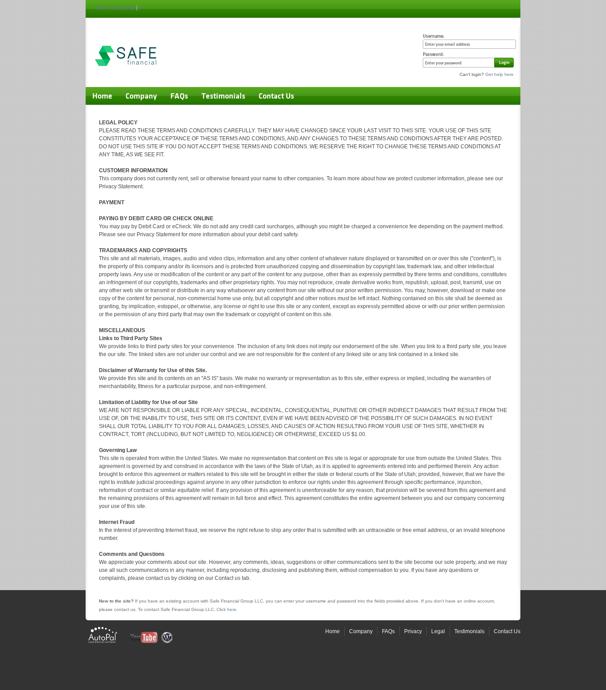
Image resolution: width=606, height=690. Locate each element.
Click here (226, 609)
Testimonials (223, 95)
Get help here (499, 74)
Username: (434, 36)
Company (141, 95)
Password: (433, 54)
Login (504, 62)
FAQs (179, 95)
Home (102, 95)
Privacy (413, 631)
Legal (438, 631)
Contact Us (276, 95)
